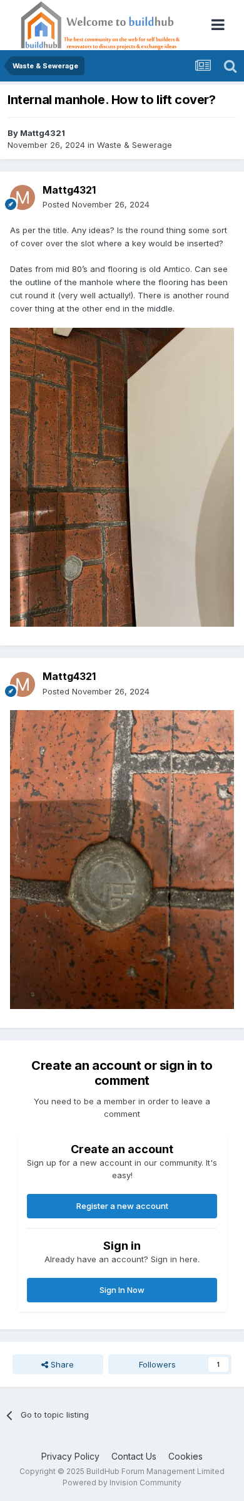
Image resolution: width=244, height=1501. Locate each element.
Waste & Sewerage (134, 145)
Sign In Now (122, 1290)
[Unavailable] (122, 476)
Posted (96, 204)
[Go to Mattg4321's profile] (22, 197)
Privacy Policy (70, 1456)
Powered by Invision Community (122, 1482)
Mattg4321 (42, 133)
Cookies (185, 1456)
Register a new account (122, 1206)
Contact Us (133, 1456)
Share (61, 1364)
